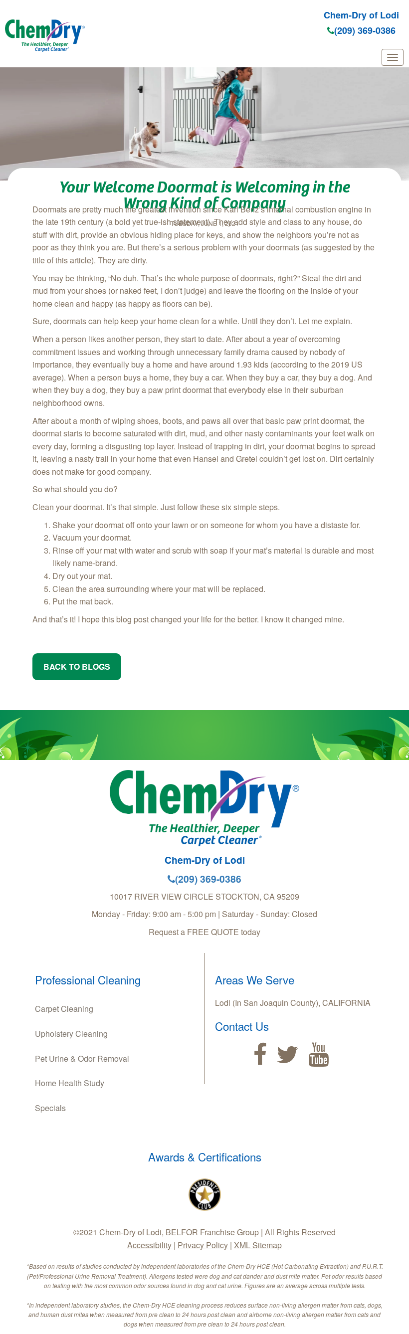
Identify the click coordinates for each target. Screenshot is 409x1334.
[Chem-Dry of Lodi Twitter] (287, 1055)
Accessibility (149, 1245)
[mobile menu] (393, 57)
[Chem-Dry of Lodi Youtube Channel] (318, 1055)
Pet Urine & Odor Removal (82, 1058)
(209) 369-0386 (365, 30)
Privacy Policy (203, 1245)
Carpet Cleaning (64, 1008)
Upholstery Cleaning (71, 1033)
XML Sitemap (258, 1245)
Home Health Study (69, 1083)
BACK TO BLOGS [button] (76, 666)
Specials (50, 1108)
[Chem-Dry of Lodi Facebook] (260, 1055)
